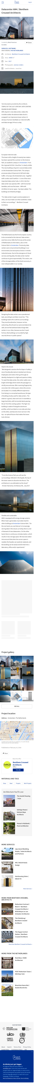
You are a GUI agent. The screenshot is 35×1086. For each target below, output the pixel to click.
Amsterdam (23, 163)
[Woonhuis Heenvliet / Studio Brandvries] (7, 990)
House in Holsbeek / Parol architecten (23, 824)
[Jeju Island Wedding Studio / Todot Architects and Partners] (7, 854)
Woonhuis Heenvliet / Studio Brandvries (22, 986)
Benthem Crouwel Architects (21, 54)
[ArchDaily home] (16, 2)
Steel (11, 783)
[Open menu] (2, 2)
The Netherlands (16, 51)
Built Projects (27, 783)
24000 (10, 58)
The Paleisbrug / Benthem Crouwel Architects (21, 920)
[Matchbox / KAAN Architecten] (7, 963)
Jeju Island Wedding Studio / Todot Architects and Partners (23, 851)
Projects (18, 783)
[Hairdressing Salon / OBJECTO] (7, 881)
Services (4, 48)
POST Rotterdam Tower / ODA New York (23, 973)
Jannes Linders (18, 65)
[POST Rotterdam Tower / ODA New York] (7, 976)
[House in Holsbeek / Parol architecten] (9, 828)
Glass (4, 783)
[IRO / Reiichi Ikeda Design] (7, 867)
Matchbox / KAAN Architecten (21, 959)
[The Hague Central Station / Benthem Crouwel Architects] (7, 937)
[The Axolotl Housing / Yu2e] (9, 801)
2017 (9, 61)
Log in (30, 2)
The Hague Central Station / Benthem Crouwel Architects (21, 934)
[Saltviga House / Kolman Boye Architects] (9, 814)
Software (12, 48)
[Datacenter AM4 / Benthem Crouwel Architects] (16, 661)
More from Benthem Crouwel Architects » (20, 944)
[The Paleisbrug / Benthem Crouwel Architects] (7, 923)
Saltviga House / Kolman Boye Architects (22, 812)
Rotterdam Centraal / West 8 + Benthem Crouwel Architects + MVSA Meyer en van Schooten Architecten (22, 909)
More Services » (27, 888)
